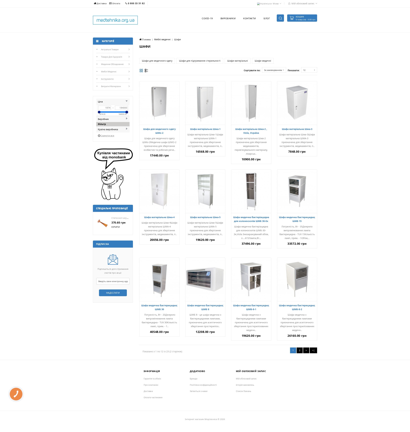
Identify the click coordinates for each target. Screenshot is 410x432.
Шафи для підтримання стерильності (200, 60)
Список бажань (243, 391)
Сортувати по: (252, 70)
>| (313, 350)
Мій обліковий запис (246, 378)
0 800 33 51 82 (136, 3)
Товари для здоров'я (111, 56)
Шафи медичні (263, 60)
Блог (267, 18)
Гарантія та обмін (152, 378)
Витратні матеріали (111, 86)
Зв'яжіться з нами (198, 391)
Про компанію (151, 384)
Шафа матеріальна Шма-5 (205, 217)
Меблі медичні (108, 71)
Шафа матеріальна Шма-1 (205, 129)
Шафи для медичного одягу (157, 60)
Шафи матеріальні (237, 60)
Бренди (193, 378)
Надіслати (113, 292)
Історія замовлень (245, 384)
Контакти (249, 18)
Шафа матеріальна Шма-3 (297, 129)
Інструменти (107, 78)
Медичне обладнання (112, 64)
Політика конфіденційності (203, 384)
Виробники (228, 18)
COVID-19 (207, 18)
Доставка (101, 3)
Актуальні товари (110, 49)
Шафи (177, 39)
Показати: (293, 70)
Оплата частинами (153, 397)
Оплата (116, 3)
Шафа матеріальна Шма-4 (159, 217)
